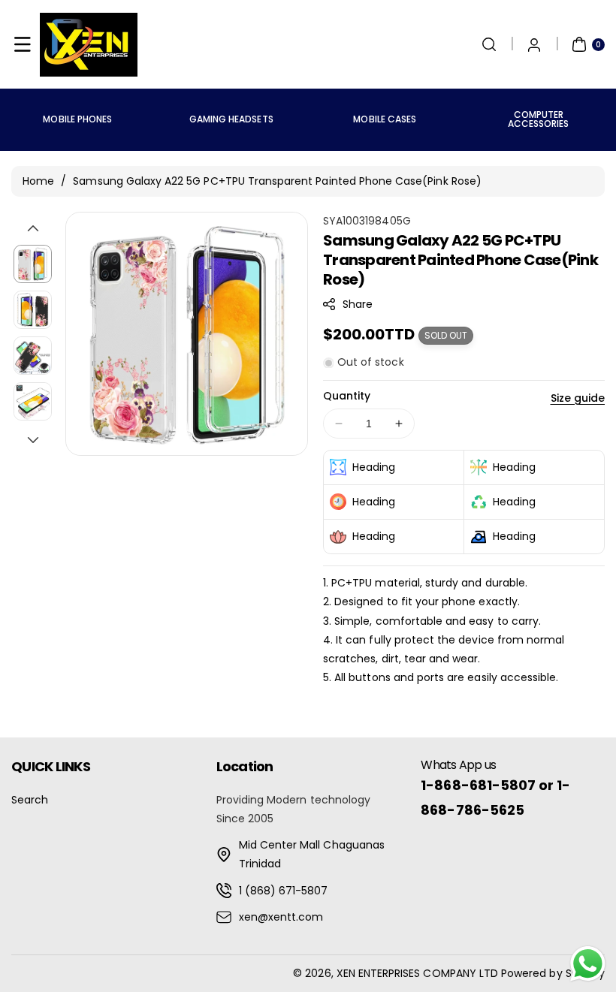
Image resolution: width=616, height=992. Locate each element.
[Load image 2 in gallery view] (33, 310)
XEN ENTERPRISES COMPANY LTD (417, 973)
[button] (22, 44)
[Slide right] (33, 440)
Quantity (346, 395)
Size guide (578, 398)
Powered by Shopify (553, 973)
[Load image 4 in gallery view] (33, 401)
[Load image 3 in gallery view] (33, 355)
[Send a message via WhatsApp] (587, 963)
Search (29, 799)
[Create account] (534, 44)
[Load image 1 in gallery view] (33, 264)
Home (38, 180)
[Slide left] (33, 228)
